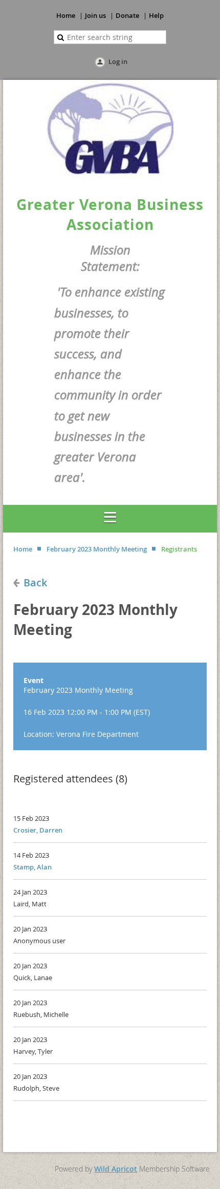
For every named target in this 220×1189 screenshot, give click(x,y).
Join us (95, 15)
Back (35, 582)
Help (156, 15)
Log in (117, 61)
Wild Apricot (115, 1169)
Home (65, 15)
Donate (127, 15)
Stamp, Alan (32, 867)
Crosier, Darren (37, 830)
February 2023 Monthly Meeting (97, 549)
